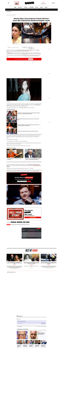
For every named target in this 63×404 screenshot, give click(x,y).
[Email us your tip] (17, 4)
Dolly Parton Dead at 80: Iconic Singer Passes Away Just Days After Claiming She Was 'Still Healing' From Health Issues (42, 9)
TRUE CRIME (31, 7)
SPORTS (46, 7)
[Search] (8, 3)
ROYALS (36, 7)
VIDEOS (41, 7)
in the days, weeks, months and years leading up (30, 55)
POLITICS (25, 7)
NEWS (15, 7)
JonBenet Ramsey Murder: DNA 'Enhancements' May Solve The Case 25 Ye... (20, 224)
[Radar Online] (29, 3)
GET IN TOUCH (33, 217)
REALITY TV (20, 7)
